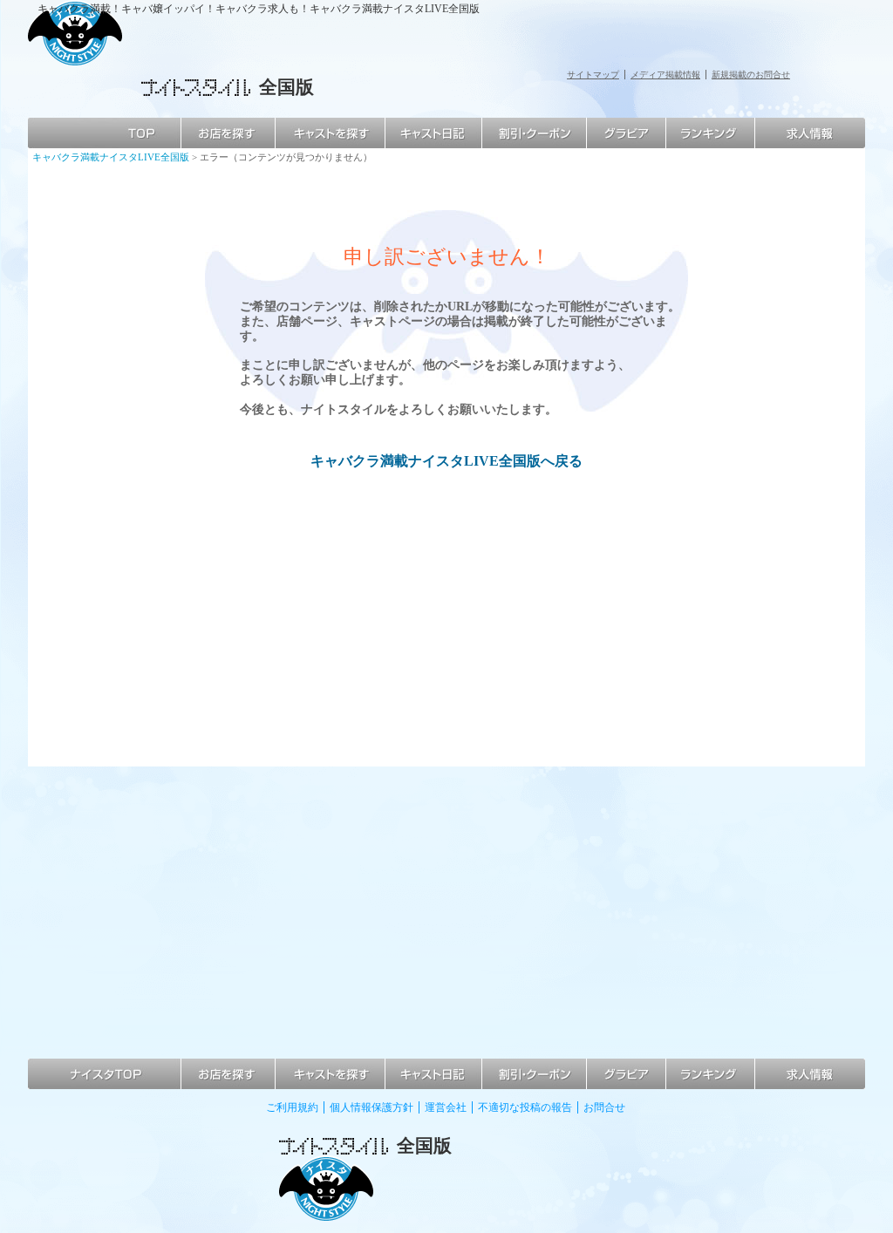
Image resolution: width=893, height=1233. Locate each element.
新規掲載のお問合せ (751, 74)
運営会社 (446, 1107)
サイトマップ (593, 74)
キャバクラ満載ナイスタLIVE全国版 (110, 157)
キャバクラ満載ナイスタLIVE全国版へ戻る (446, 460)
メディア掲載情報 (665, 74)
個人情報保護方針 (371, 1107)
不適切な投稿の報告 (525, 1107)
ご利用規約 (292, 1107)
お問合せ (604, 1107)
